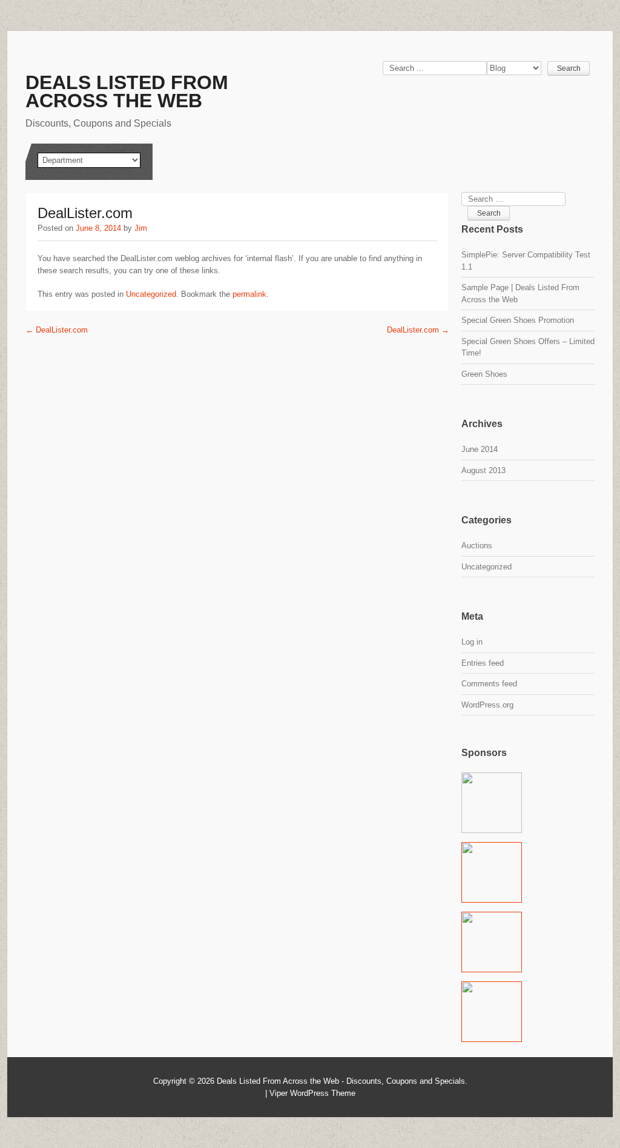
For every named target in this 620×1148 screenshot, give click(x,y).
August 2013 (483, 470)
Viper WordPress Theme (312, 1093)
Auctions (476, 545)
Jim (140, 228)
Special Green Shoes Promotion (517, 320)
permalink (249, 294)
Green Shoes (484, 374)
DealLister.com (56, 329)
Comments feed (489, 683)
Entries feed (482, 663)
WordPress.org (487, 704)
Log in (472, 641)
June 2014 (479, 449)
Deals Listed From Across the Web (126, 91)
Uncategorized (151, 294)
